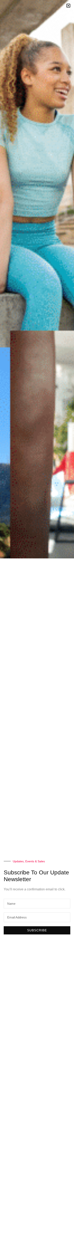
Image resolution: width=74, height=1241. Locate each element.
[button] (68, 5)
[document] (37, 620)
